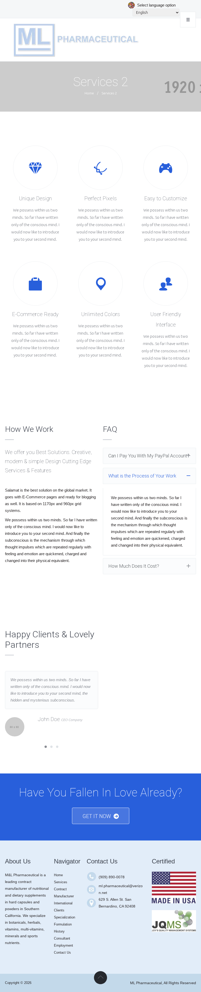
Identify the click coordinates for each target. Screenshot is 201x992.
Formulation (63, 924)
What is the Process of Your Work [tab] (142, 476)
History (59, 931)
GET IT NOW (96, 816)
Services (60, 882)
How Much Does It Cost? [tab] (133, 566)
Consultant (62, 938)
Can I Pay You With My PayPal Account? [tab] (148, 455)
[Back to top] (100, 977)
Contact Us (62, 952)
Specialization (64, 917)
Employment (63, 945)
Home (89, 93)
